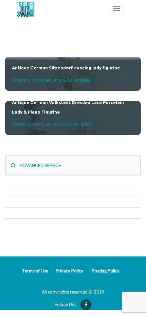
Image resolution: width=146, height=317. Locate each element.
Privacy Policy (69, 270)
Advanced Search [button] (40, 165)
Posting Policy (106, 270)
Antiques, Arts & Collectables (62, 80)
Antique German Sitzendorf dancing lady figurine (66, 67)
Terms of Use (35, 270)
